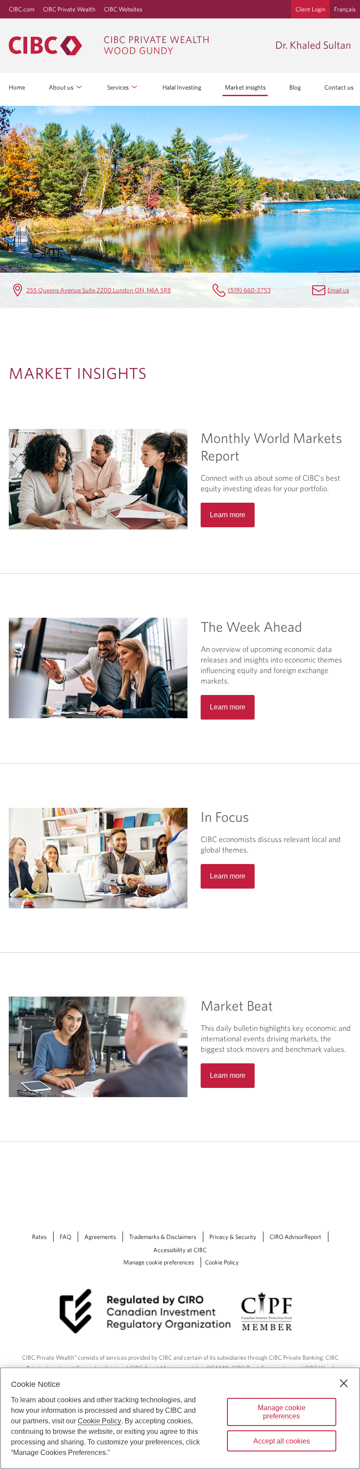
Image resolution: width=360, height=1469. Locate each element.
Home (17, 87)
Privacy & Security (232, 1236)
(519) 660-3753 (249, 290)
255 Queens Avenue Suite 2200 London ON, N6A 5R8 (98, 290)
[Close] (343, 1383)
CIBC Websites (123, 9)
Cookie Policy (222, 1262)
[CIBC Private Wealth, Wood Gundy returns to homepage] (137, 45)
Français (345, 9)
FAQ (65, 1236)
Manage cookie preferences (158, 1262)
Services (118, 87)
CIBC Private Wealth (69, 9)
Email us (338, 290)
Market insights (245, 87)
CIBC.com (21, 9)
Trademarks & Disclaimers (162, 1236)
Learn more (227, 514)
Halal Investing (181, 87)
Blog (295, 87)
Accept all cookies (281, 1441)
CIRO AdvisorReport (295, 1236)
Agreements (100, 1236)
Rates (39, 1236)
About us (62, 87)
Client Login (310, 9)
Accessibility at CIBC (180, 1249)
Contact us (338, 87)
